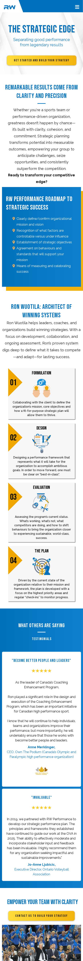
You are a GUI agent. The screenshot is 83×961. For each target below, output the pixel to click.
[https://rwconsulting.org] (10, 7)
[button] (76, 7)
